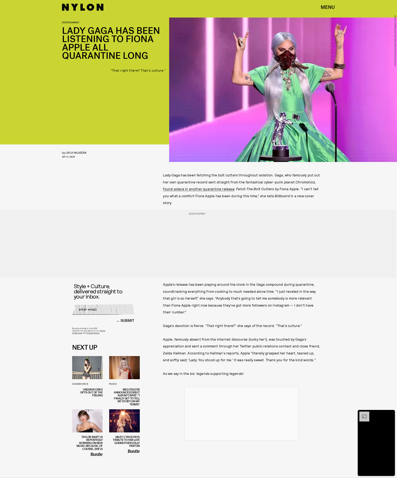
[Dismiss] (390, 413)
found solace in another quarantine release (198, 189)
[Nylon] (82, 7)
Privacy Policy (92, 333)
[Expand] (362, 413)
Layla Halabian (76, 152)
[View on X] (241, 413)
